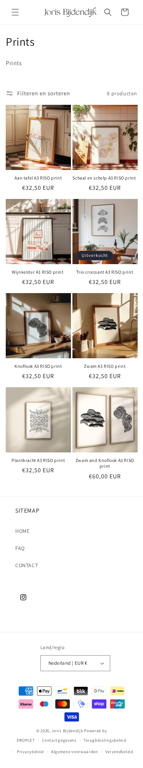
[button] (15, 12)
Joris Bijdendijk (67, 730)
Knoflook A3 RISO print (38, 366)
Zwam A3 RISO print (104, 366)
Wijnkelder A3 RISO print (38, 272)
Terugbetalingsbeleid (105, 740)
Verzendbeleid (119, 751)
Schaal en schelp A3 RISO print (104, 178)
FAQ (20, 548)
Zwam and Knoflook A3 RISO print (105, 463)
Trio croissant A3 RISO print (104, 272)
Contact (26, 565)
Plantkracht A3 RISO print (38, 460)
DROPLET (26, 739)
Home (22, 530)
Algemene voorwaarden (74, 751)
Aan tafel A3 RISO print (38, 178)
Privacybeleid (30, 751)
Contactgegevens (59, 740)
